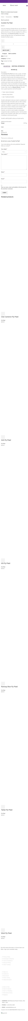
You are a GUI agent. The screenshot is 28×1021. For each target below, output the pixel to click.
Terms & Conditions (7, 960)
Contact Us (6, 973)
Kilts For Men (6, 987)
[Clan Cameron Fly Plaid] (14, 255)
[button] (3, 314)
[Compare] (11, 314)
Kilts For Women (7, 988)
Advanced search (7, 979)
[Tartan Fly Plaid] (14, 748)
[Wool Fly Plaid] (14, 872)
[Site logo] (14, 5)
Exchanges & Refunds (8, 958)
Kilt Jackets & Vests (7, 992)
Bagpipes (5, 994)
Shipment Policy (7, 962)
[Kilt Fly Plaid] (14, 502)
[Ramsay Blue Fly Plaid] (14, 625)
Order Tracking (6, 964)
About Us (5, 971)
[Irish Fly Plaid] (14, 379)
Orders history (6, 977)
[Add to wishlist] (15, 314)
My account (6, 975)
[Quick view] (7, 314)
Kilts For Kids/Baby (7, 990)
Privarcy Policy (6, 956)
